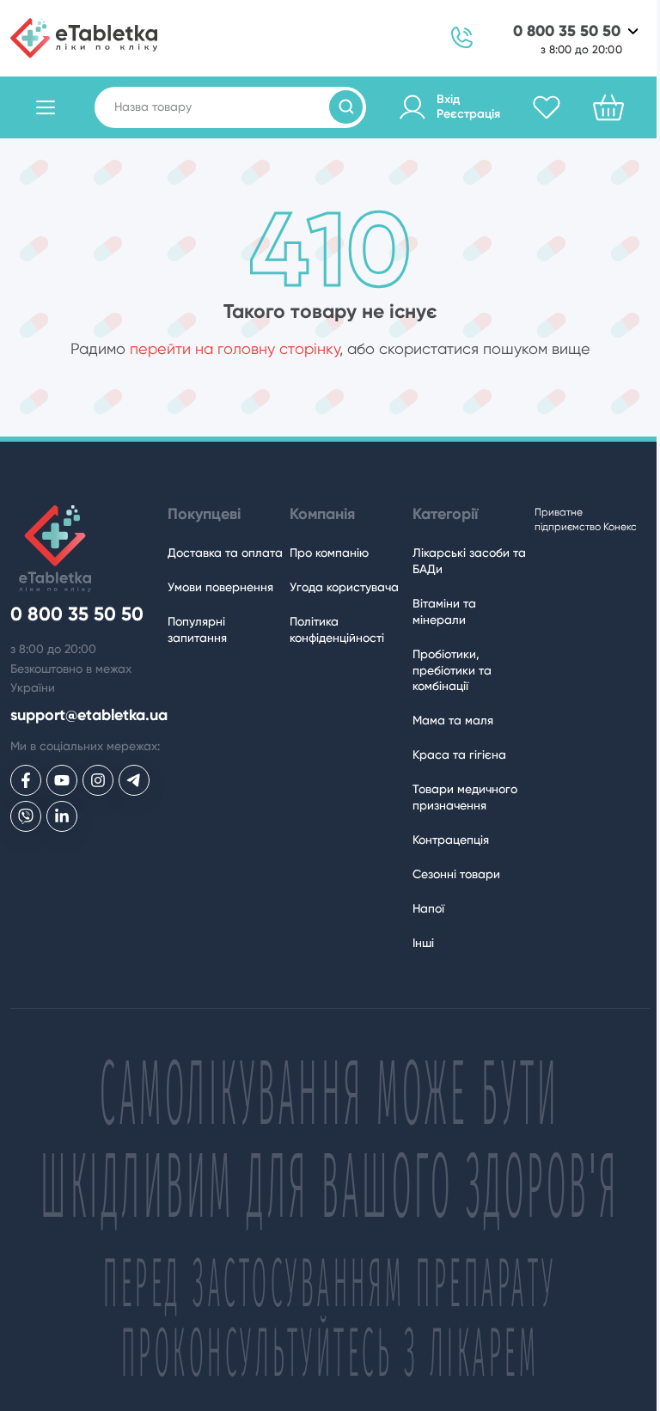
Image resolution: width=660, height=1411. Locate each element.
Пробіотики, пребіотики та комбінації (452, 670)
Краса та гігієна (459, 754)
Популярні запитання (197, 629)
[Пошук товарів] (346, 107)
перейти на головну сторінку (234, 348)
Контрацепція (450, 839)
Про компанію (329, 552)
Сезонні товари (456, 874)
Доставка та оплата (225, 552)
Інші (423, 943)
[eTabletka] (83, 38)
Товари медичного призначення (464, 797)
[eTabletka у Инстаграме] (97, 780)
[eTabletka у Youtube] (61, 780)
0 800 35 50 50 (566, 31)
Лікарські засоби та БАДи (469, 561)
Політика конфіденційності (337, 629)
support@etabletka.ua (89, 715)
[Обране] (546, 107)
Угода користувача (344, 587)
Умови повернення (220, 587)
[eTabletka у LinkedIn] (61, 816)
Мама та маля (452, 720)
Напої (428, 908)
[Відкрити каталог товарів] (45, 107)
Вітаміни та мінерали (444, 611)
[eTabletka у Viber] (25, 816)
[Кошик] (608, 107)
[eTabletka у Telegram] (134, 780)
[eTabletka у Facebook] (25, 780)
